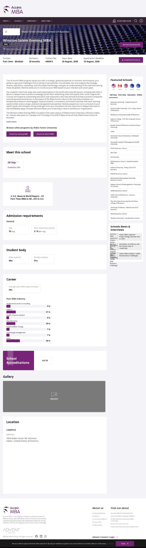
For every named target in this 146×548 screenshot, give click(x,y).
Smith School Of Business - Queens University (123, 196)
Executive (132, 95)
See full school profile (131, 45)
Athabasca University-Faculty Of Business (125, 115)
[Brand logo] (11, 510)
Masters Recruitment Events (119, 524)
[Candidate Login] (141, 21)
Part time (122, 95)
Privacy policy (96, 522)
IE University (115, 157)
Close (123, 544)
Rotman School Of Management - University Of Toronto (126, 185)
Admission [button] (31, 21)
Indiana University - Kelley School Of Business (123, 168)
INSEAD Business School (119, 174)
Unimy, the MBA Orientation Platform (123, 516)
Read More (110, 544)
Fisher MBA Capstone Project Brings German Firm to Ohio (129, 237)
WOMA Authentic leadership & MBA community (122, 520)
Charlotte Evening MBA (18, 134)
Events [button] (6, 21)
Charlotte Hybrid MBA (45, 134)
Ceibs (112, 131)
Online (139, 95)
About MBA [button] (46, 21)
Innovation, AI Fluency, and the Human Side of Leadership (129, 246)
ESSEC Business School (119, 148)
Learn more (11, 121)
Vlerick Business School (119, 214)
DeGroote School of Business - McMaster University (125, 137)
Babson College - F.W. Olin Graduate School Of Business (125, 120)
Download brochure (132, 60)
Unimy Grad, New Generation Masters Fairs (125, 527)
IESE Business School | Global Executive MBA (124, 162)
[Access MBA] (13, 8)
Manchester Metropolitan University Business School (123, 179)
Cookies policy (97, 525)
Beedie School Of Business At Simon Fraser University (125, 126)
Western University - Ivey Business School (125, 218)
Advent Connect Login (103, 537)
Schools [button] (18, 21)
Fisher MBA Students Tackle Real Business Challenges (129, 254)
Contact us (95, 516)
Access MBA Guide (124, 21)
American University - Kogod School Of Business (124, 103)
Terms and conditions (99, 519)
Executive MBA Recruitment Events (122, 513)
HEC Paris (114, 153)
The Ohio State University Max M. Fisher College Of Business (124, 202)
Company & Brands (98, 513)
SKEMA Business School (119, 191)
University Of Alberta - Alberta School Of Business (124, 208)
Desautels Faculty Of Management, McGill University (125, 143)
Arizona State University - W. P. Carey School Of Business (126, 109)
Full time (113, 95)
